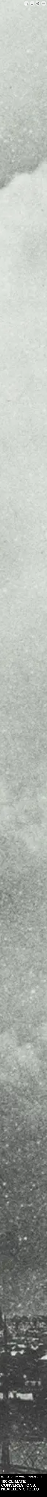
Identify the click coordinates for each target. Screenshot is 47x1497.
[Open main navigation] (43, 3)
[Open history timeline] (37, 3)
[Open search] (32, 3)
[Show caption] (2, 1471)
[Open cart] (26, 3)
